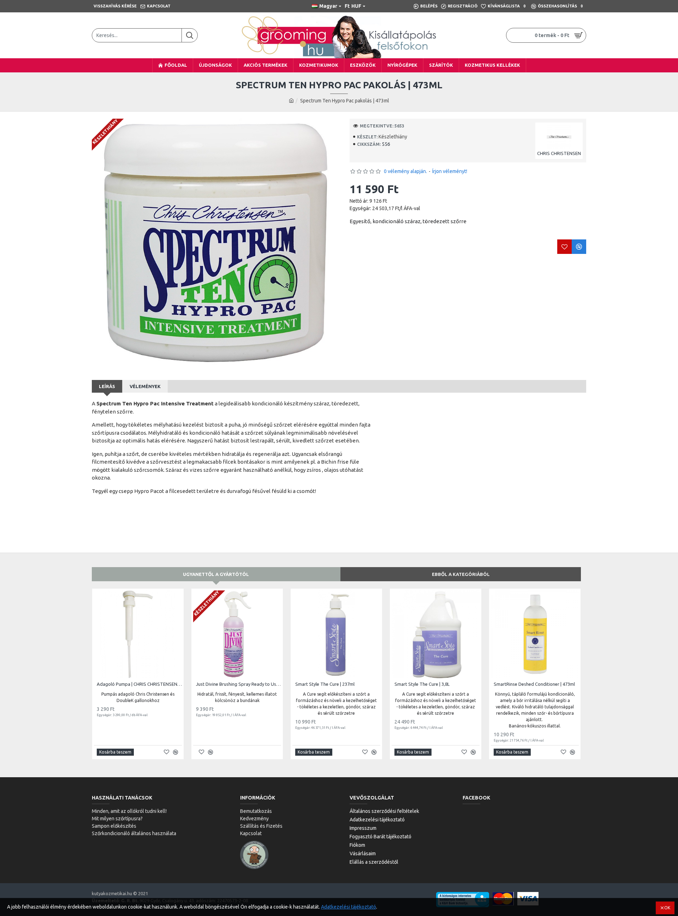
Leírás (107, 386)
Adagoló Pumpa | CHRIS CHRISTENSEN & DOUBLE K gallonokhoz (139, 684)
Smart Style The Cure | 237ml (325, 684)
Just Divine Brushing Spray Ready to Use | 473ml (238, 684)
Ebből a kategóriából (461, 574)
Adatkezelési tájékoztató (348, 907)
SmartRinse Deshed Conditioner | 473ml (534, 684)
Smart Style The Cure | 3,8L (422, 684)
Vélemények (145, 386)
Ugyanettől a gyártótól (216, 574)
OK (667, 907)
